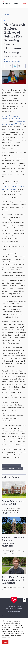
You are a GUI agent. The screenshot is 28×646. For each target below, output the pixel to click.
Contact (4, 616)
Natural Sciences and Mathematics (11, 465)
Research (17, 61)
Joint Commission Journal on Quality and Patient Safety (13, 186)
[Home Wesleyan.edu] (4, 3)
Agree (5, 642)
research (4, 468)
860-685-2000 (15, 611)
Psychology (19, 468)
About (7, 14)
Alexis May (11, 468)
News (6, 21)
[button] (24, 4)
